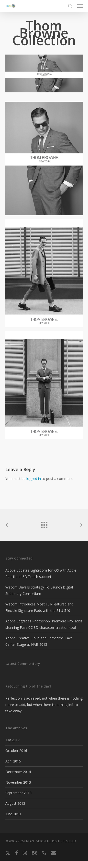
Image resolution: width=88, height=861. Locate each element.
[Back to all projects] (44, 524)
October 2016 (16, 750)
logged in (33, 478)
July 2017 (12, 740)
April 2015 (13, 761)
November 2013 (18, 782)
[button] (80, 5)
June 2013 (13, 814)
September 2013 (18, 792)
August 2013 (15, 803)
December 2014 (18, 771)
